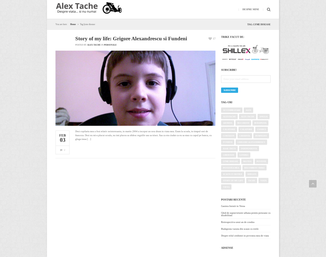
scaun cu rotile (232, 174)
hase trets (229, 148)
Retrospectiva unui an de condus (237, 222)
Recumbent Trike (254, 168)
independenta (249, 148)
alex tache (247, 116)
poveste (261, 161)
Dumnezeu (261, 136)
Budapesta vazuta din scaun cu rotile (240, 229)
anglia (263, 116)
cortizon (228, 136)
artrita (227, 123)
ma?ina (247, 161)
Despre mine (250, 9)
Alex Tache (94, 45)
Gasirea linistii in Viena (233, 206)
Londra (243, 155)
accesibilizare (232, 110)
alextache (229, 116)
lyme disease (230, 161)
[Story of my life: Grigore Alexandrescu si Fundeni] (142, 111)
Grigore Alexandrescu (251, 142)
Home (73, 24)
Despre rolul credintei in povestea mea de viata (245, 235)
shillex (251, 174)
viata (263, 180)
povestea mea (231, 168)
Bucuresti (243, 123)
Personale (110, 45)
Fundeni (227, 142)
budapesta (260, 123)
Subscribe (230, 90)
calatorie (229, 129)
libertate (228, 155)
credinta (244, 136)
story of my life (233, 180)
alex (248, 110)
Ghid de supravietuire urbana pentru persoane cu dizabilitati (246, 214)
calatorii (246, 129)
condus (261, 129)
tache (251, 180)
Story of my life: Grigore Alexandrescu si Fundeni (131, 38)
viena (226, 187)
